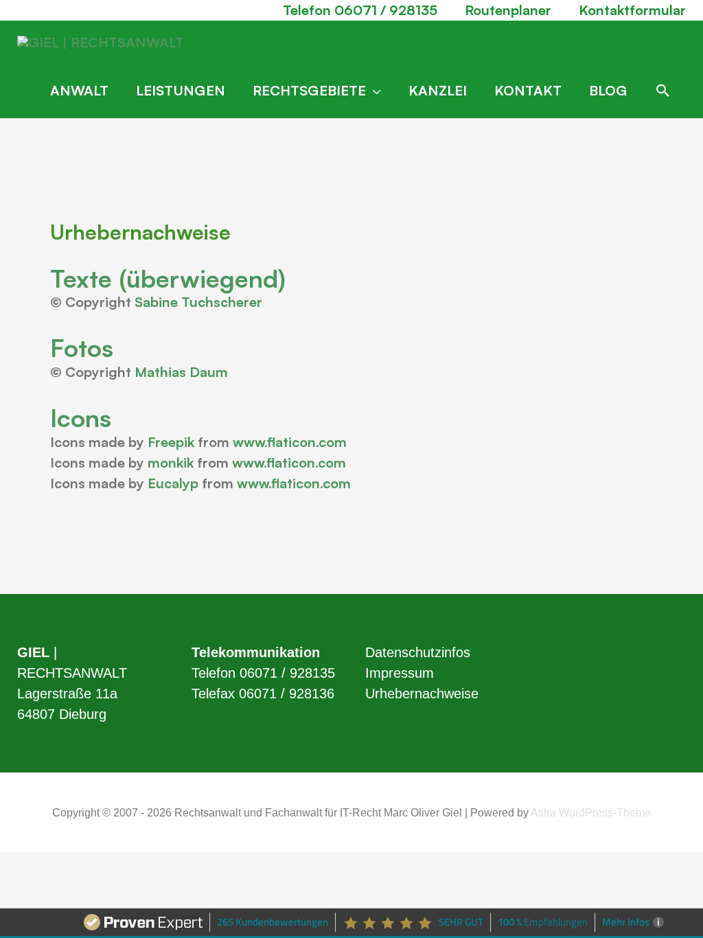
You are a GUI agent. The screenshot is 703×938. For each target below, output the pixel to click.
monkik (171, 462)
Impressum (399, 672)
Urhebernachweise (422, 693)
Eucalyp (173, 483)
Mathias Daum (181, 371)
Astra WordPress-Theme (591, 813)
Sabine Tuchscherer (198, 301)
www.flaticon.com (290, 441)
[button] (663, 91)
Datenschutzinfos (417, 652)
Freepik (171, 441)
